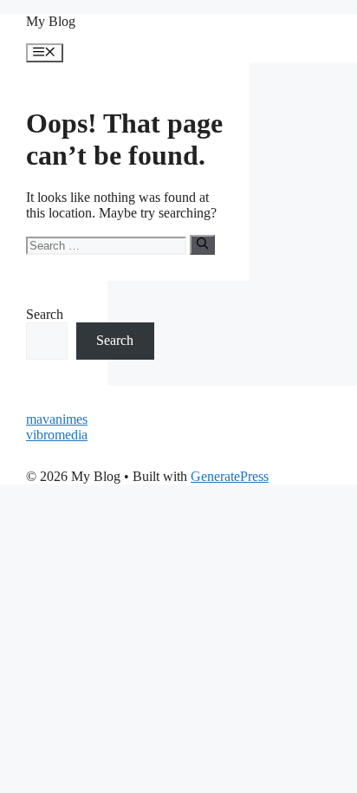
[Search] (202, 244)
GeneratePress (230, 476)
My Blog (50, 21)
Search (44, 314)
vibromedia (57, 434)
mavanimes (57, 419)
